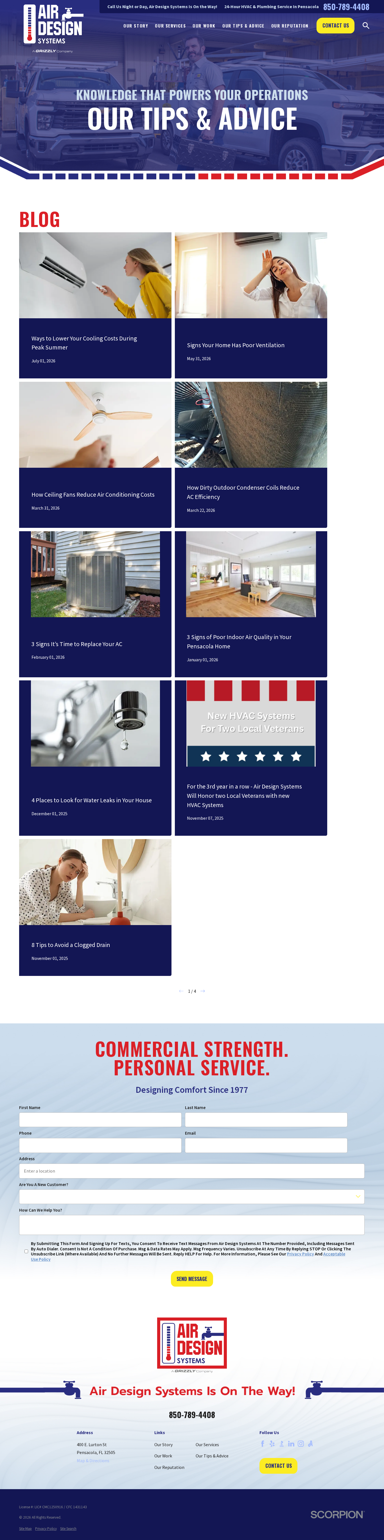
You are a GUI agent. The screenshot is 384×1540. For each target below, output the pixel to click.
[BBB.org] (282, 1444)
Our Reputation (169, 1467)
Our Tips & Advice (212, 1456)
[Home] (53, 28)
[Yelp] (272, 1444)
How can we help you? (40, 1210)
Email (190, 1133)
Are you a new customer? (43, 1184)
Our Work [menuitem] (204, 25)
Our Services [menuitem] (170, 25)
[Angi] (310, 1444)
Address (27, 1158)
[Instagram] (301, 1444)
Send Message (192, 1278)
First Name (29, 1107)
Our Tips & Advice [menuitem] (243, 25)
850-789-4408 (346, 6)
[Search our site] (366, 25)
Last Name (195, 1107)
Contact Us (335, 25)
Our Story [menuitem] (135, 25)
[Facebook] (262, 1444)
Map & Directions (93, 1460)
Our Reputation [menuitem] (290, 25)
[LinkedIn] (291, 1444)
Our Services (207, 1444)
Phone (25, 1133)
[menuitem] (25, 1528)
